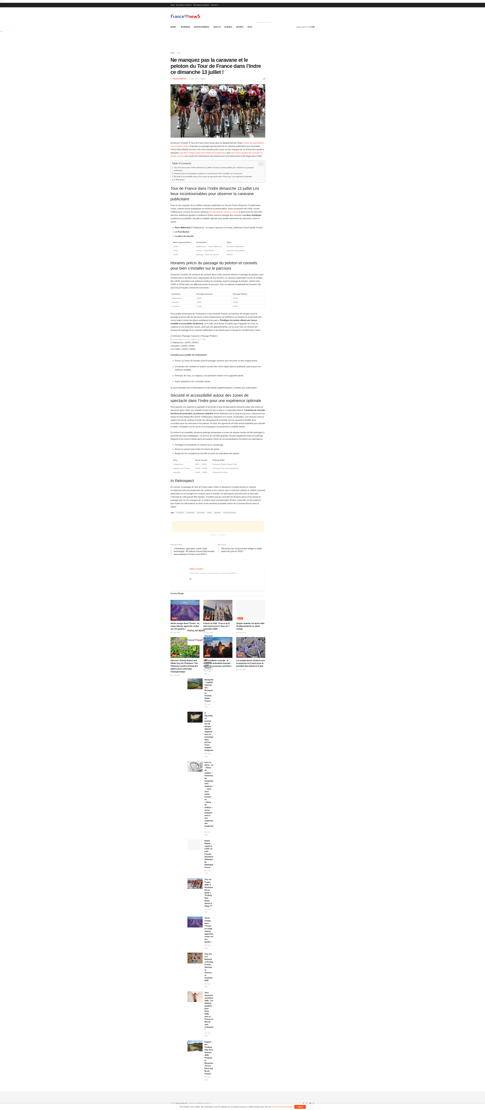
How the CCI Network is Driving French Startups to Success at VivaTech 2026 (208, 967)
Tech (249, 27)
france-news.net (181, 1103)
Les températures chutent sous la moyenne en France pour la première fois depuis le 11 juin (250, 663)
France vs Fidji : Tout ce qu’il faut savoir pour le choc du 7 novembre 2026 (216, 626)
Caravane (190, 513)
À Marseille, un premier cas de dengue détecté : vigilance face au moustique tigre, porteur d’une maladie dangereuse (209, 731)
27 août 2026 (176, 632)
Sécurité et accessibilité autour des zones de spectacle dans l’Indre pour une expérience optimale (213, 176)
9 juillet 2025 (193, 79)
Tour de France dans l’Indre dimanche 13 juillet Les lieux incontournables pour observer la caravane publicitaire (214, 168)
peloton (217, 513)
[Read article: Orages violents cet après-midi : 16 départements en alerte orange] (250, 610)
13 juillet (180, 513)
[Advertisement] (265, 14)
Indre (209, 513)
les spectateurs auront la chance (224, 212)
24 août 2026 (241, 632)
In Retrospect (179, 180)
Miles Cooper (179, 79)
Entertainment (202, 27)
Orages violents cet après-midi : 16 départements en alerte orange (250, 626)
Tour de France (229, 513)
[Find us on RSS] (313, 1103)
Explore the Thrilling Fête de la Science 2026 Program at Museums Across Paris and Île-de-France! (208, 1058)
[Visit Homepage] (185, 16)
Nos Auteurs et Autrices (184, 5)
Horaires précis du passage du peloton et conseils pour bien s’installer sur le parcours (208, 173)
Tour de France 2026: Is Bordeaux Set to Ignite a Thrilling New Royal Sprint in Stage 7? (208, 892)
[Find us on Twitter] (307, 1103)
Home (173, 53)
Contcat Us (214, 5)
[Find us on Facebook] (303, 1103)
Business (185, 27)
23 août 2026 (176, 675)
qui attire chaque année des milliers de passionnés (202, 153)
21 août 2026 (241, 669)
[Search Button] (313, 27)
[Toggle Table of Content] (260, 164)
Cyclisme (200, 513)
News (173, 27)
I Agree (300, 1107)
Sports (240, 27)
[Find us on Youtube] (310, 1103)
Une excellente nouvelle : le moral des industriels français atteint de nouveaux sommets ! (217, 663)
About (173, 5)
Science (228, 27)
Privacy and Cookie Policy (282, 1107)
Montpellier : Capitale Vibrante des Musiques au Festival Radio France (209, 690)
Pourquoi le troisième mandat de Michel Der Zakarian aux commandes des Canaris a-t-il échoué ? (209, 652)
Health (217, 27)
